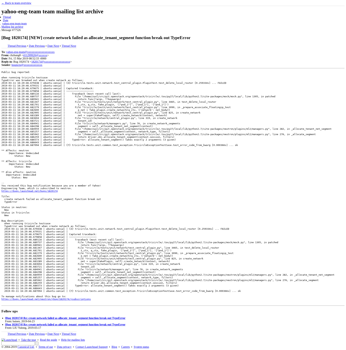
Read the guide (48, 339)
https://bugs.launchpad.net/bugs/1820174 (29, 191)
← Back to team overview (16, 3)
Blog (114, 346)
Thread (7, 17)
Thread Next (69, 45)
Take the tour (28, 339)
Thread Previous (17, 45)
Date (5, 20)
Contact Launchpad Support (92, 346)
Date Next (53, 45)
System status (141, 346)
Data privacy (64, 346)
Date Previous (37, 45)
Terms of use (45, 346)
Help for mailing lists (73, 339)
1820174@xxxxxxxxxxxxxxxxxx (50, 61)
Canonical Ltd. (25, 346)
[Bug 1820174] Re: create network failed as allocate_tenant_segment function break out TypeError (65, 318)
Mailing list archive (12, 26)
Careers (125, 346)
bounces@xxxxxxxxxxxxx (27, 64)
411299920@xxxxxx (35, 55)
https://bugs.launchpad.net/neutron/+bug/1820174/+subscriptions (46, 299)
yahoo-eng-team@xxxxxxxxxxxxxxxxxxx (30, 51)
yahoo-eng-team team (14, 23)
